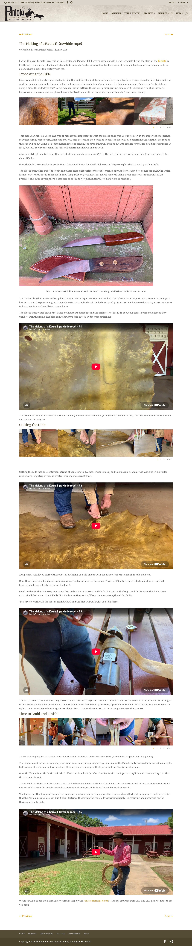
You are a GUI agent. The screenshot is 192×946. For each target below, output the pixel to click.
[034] (153, 745)
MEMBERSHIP (165, 14)
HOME (104, 14)
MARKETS (149, 14)
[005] (153, 124)
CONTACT (183, 2)
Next (169, 127)
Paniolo (162, 61)
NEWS (179, 14)
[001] (38, 124)
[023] (77, 456)
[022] (38, 456)
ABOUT (172, 2)
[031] (38, 745)
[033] (115, 745)
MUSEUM (116, 14)
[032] (77, 745)
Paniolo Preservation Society (37, 50)
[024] (115, 456)
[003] (115, 124)
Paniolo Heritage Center (96, 901)
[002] (77, 124)
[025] (153, 456)
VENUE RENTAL (132, 14)
